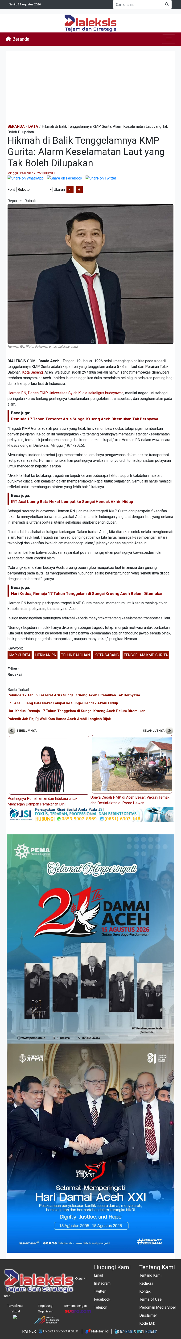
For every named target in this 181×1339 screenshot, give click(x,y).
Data (33, 126)
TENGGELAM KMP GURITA (146, 655)
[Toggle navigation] (168, 39)
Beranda (20, 39)
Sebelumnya (26, 730)
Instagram (102, 1283)
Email (98, 1275)
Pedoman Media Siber (157, 1307)
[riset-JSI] (90, 814)
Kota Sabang (32, 372)
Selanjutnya (154, 730)
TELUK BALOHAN (75, 655)
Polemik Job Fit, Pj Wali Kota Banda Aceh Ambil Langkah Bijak (59, 719)
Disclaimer (148, 1315)
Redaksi (146, 1283)
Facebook (102, 1299)
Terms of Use (150, 1299)
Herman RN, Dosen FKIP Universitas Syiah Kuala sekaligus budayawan (65, 393)
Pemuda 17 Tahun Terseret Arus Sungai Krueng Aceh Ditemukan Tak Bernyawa (84, 419)
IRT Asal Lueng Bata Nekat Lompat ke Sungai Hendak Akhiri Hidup (72, 501)
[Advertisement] (90, 87)
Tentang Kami (150, 1275)
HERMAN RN (45, 655)
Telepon (100, 1307)
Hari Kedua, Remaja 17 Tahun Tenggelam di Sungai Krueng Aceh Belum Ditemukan (87, 593)
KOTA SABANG (107, 655)
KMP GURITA (19, 655)
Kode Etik (147, 1323)
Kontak (145, 1291)
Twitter (100, 1291)
